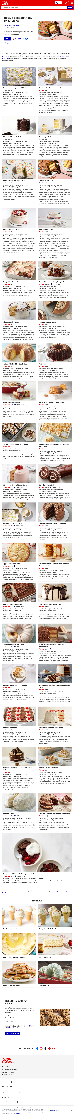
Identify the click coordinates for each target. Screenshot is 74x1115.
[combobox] (35, 7)
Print (8, 43)
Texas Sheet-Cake (35, 55)
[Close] (71, 1110)
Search (70, 7)
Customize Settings (55, 1110)
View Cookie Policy (15, 1113)
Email (22, 39)
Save (8, 39)
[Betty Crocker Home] (5, 3)
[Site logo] (8, 1061)
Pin (15, 39)
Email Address (9, 1018)
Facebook (30, 39)
